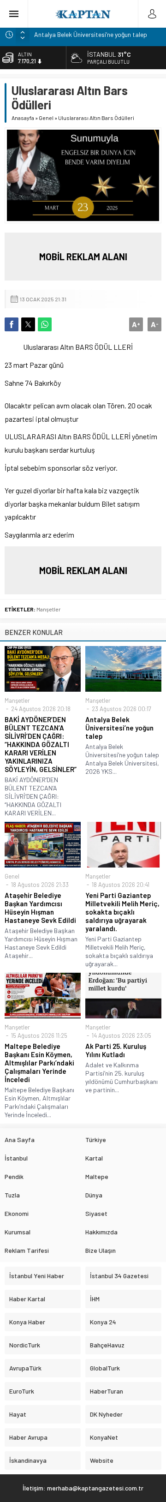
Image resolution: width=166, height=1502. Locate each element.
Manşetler (48, 609)
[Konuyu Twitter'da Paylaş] (28, 324)
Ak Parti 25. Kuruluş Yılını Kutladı (115, 1050)
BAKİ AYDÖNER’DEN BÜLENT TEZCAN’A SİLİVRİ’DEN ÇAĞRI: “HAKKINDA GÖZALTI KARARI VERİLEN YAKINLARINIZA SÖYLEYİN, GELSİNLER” (41, 744)
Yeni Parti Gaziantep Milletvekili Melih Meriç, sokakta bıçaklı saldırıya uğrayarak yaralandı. (122, 912)
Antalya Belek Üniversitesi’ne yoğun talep (90, 34)
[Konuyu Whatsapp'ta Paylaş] (45, 324)
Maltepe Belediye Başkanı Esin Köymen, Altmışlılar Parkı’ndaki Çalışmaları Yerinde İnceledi (39, 1062)
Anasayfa (23, 117)
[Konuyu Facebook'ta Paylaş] (11, 324)
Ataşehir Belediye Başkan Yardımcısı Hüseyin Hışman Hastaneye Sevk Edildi (40, 907)
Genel (46, 117)
